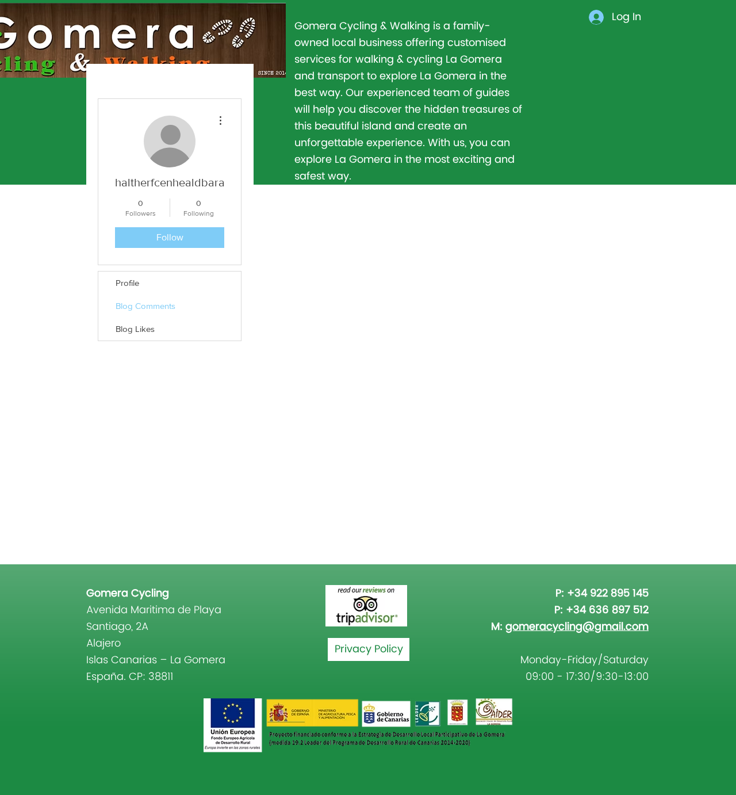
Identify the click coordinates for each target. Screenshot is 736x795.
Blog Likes (135, 329)
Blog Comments (145, 306)
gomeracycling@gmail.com (577, 626)
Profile (127, 283)
